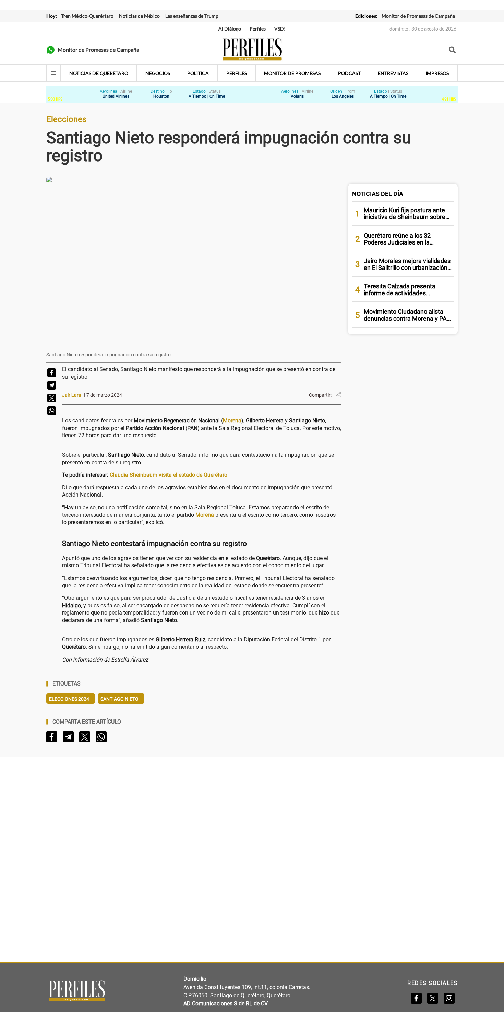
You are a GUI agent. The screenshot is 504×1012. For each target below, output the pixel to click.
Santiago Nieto (119, 699)
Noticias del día (377, 194)
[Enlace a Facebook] (416, 998)
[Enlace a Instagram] (449, 998)
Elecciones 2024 (69, 699)
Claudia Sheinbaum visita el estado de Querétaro (168, 475)
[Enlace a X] (432, 998)
